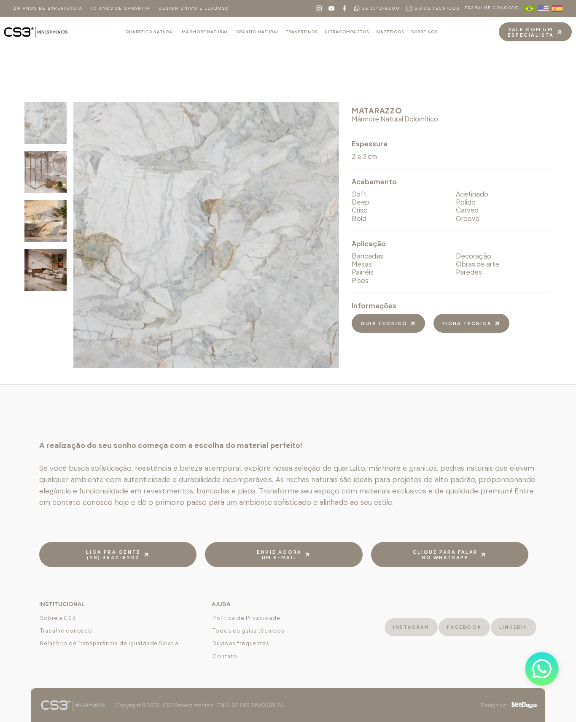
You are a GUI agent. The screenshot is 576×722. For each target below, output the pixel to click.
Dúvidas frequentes (241, 643)
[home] (35, 31)
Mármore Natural (205, 31)
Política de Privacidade (246, 618)
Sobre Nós (424, 31)
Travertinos (302, 31)
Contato (225, 656)
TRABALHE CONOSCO (492, 7)
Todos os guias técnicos (249, 631)
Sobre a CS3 (58, 618)
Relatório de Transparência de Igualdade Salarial (110, 643)
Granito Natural (257, 31)
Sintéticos (390, 31)
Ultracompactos (347, 31)
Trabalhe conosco (66, 631)
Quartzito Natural (150, 31)
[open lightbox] (45, 123)
